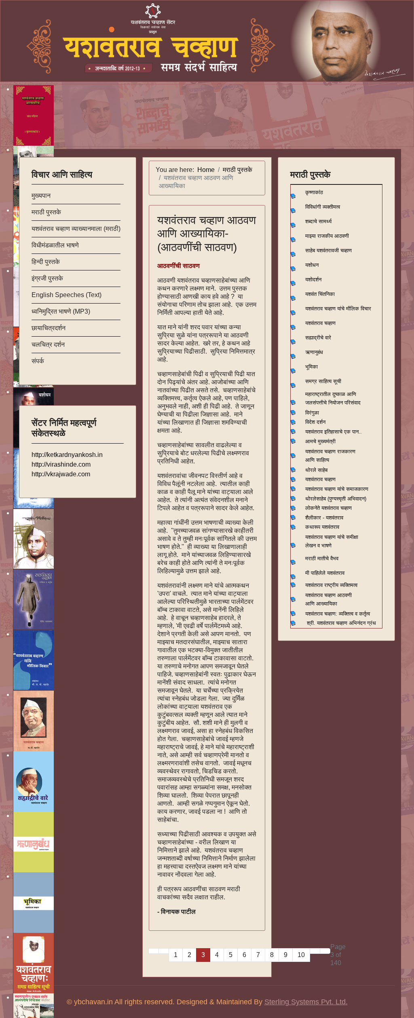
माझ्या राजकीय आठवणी (327, 236)
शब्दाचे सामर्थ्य (318, 221)
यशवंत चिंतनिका (320, 294)
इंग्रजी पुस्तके (47, 278)
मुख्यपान (41, 195)
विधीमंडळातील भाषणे (55, 245)
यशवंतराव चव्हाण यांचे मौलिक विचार (338, 309)
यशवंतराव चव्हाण (320, 323)
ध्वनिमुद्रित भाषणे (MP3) (61, 311)
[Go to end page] (325, 951)
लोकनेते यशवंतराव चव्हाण (328, 508)
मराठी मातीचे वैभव (321, 558)
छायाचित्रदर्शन (48, 328)
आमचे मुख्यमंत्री (320, 441)
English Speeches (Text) (66, 294)
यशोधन (312, 265)
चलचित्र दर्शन (48, 344)
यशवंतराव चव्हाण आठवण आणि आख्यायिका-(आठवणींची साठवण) (206, 233)
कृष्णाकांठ (314, 192)
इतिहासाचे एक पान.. (343, 432)
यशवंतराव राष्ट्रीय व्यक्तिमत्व (331, 585)
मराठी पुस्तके (46, 212)
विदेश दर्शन (315, 422)
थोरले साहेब (316, 470)
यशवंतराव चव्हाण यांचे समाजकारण (336, 489)
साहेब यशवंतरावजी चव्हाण (328, 250)
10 (301, 954)
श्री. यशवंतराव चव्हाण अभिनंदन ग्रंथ (341, 623)
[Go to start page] (153, 951)
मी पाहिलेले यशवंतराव (324, 573)
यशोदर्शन (313, 279)
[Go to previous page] (163, 951)
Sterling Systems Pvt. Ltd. (306, 1002)
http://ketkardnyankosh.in (67, 454)
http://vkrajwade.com (61, 474)
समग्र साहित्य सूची (323, 381)
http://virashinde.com (61, 464)
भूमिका (311, 367)
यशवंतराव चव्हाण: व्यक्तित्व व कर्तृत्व (337, 614)
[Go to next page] (315, 951)
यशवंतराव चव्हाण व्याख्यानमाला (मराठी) (76, 228)
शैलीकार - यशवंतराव (324, 518)
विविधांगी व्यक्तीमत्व (322, 207)
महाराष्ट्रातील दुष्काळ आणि (330, 394)
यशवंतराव (314, 432)
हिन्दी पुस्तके (46, 261)
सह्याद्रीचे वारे (318, 338)
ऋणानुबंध (314, 352)
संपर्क (38, 361)
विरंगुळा (312, 413)
